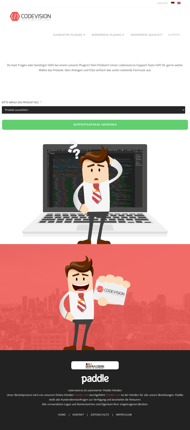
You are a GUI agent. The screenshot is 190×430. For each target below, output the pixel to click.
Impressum (124, 414)
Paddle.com (82, 395)
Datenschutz (100, 414)
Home (62, 414)
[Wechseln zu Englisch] (179, 3)
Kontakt (163, 3)
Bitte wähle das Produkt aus (21, 102)
